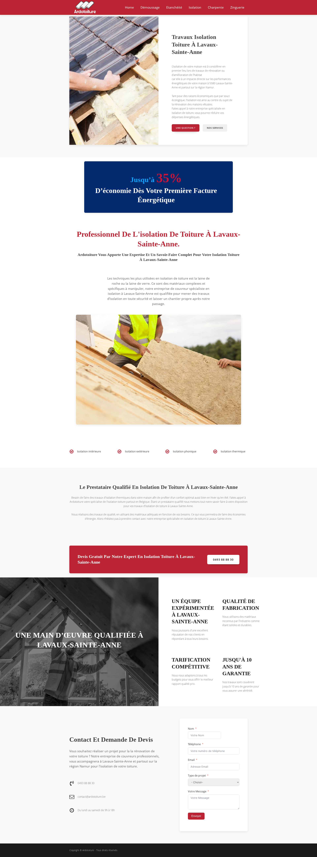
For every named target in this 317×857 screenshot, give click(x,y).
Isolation (195, 7)
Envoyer (196, 816)
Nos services (215, 127)
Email (191, 760)
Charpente (216, 7)
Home (129, 7)
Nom (191, 728)
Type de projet (197, 775)
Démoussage (150, 7)
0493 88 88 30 (223, 559)
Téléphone (194, 744)
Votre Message (197, 791)
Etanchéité (174, 7)
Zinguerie (237, 7)
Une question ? (185, 127)
